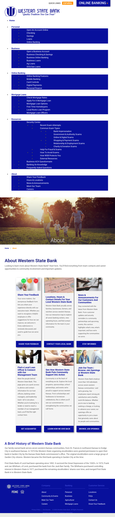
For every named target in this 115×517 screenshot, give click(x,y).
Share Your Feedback (29, 344)
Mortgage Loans (71, 504)
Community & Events (50, 496)
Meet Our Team (48, 500)
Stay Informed (89, 344)
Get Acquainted (28, 429)
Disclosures (46, 509)
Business (68, 496)
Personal (68, 492)
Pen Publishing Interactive (64, 513)
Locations (92, 492)
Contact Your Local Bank (59, 344)
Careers (45, 504)
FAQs (90, 496)
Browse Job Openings (89, 429)
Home (7, 248)
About (44, 492)
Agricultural (69, 500)
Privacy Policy (36, 509)
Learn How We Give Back (59, 429)
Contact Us (92, 500)
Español (67, 3)
